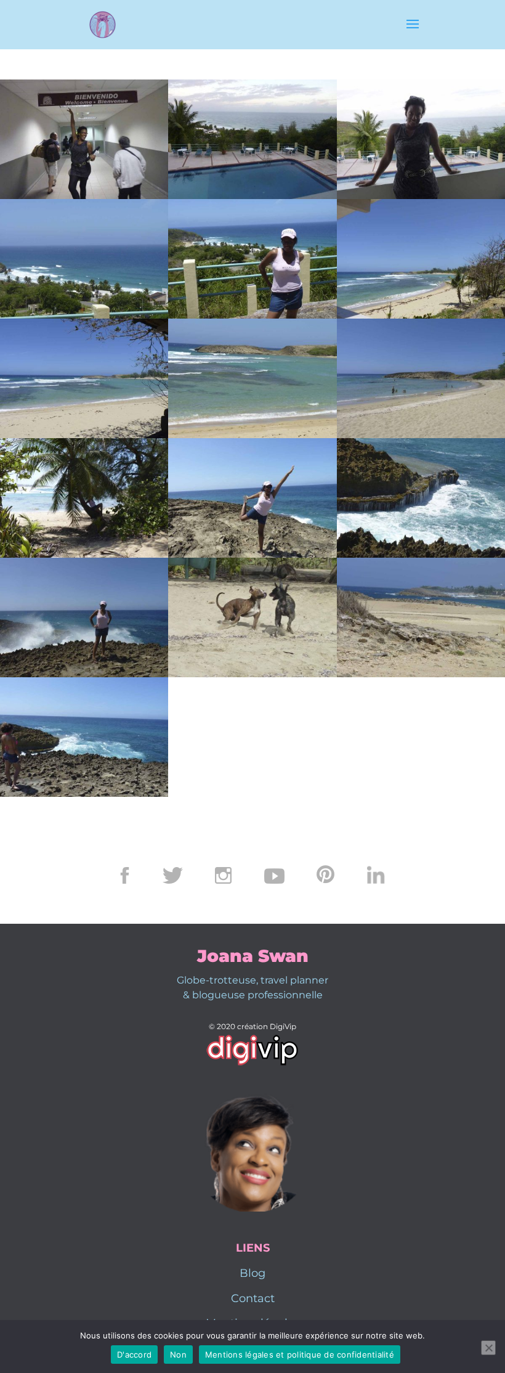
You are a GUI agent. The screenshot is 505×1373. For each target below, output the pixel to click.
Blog (252, 1273)
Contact (253, 1298)
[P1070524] (252, 315)
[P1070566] (252, 554)
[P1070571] (84, 793)
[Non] (488, 1347)
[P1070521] (84, 315)
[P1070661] (252, 674)
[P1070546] (421, 435)
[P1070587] (84, 674)
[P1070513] (252, 196)
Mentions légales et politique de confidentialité (299, 1354)
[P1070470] (84, 196)
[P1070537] (421, 315)
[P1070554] (421, 674)
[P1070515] (421, 196)
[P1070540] (84, 435)
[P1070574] (421, 554)
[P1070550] (84, 554)
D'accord (134, 1354)
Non (178, 1354)
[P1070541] (252, 435)
